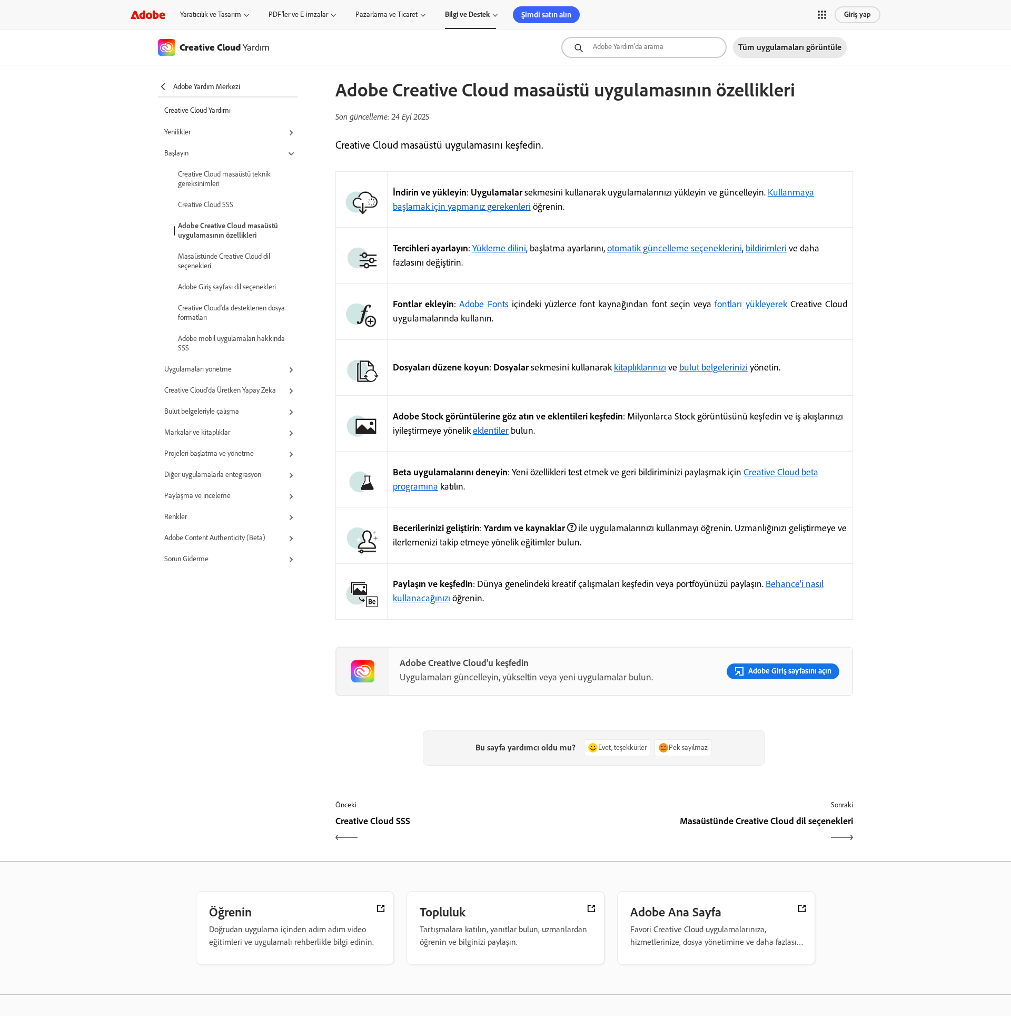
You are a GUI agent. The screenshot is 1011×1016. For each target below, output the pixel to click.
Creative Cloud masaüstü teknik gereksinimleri (224, 179)
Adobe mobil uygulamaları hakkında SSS (231, 343)
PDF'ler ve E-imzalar (298, 14)
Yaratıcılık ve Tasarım (210, 14)
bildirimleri (766, 248)
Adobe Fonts (483, 304)
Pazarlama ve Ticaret (386, 14)
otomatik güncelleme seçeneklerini (674, 248)
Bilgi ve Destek (467, 14)
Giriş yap (857, 14)
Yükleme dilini (499, 248)
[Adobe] (148, 14)
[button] (822, 14)
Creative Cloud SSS (205, 204)
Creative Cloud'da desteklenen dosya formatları (231, 313)
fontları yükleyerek (751, 304)
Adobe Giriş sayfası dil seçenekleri (227, 286)
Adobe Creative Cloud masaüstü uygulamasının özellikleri (228, 230)
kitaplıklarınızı (640, 367)
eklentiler (491, 430)
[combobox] (644, 47)
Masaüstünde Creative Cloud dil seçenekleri (224, 261)
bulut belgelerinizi (713, 367)
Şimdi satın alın (546, 14)
